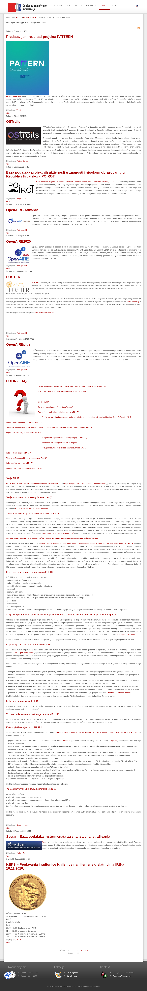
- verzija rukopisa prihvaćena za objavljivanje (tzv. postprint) (64, 438)
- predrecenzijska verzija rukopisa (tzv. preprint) (59, 443)
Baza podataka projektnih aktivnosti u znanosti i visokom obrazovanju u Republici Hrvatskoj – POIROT (76, 182)
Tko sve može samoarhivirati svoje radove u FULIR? (26, 458)
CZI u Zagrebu (72, 973)
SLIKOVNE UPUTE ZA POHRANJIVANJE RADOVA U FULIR (62, 392)
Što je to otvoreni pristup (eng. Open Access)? (55, 407)
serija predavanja (133, 302)
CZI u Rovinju (72, 976)
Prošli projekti (22, 230)
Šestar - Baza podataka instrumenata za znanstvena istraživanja (58, 836)
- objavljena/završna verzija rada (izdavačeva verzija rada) (63, 448)
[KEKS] (27, 911)
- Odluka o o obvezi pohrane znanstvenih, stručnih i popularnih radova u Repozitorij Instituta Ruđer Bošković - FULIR (86, 417)
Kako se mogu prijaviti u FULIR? (18, 453)
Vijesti (19, 110)
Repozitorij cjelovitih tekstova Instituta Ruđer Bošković (85, 484)
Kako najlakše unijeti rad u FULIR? (19, 463)
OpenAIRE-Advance (22, 210)
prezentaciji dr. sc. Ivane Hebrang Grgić (58, 533)
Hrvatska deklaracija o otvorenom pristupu (31, 509)
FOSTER (13, 277)
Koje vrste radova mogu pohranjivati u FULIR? (24, 422)
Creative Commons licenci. (119, 692)
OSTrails (13, 121)
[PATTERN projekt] (27, 94)
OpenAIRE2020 (18, 241)
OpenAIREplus (18, 344)
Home (18, 18)
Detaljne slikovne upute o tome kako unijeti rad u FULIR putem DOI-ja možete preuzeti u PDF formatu (97, 733)
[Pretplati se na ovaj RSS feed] (138, 28)
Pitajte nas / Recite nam (122, 976)
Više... (8, 113)
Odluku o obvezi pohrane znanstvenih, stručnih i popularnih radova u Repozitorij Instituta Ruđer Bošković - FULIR (86, 544)
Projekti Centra (22, 161)
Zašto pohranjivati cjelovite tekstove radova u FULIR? (58, 412)
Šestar (44, 842)
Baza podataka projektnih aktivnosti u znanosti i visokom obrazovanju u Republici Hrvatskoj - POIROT (65, 174)
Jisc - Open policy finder (126, 635)
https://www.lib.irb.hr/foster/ (44, 312)
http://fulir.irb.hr (64, 741)
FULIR (33, 18)
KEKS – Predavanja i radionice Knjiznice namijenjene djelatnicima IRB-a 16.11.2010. (65, 866)
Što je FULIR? (43, 402)
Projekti (26, 18)
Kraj (87, 950)
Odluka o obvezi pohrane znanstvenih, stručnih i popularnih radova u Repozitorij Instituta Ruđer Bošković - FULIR (52, 538)
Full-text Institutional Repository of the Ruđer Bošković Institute (36, 484)
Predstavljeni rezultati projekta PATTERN (39, 37)
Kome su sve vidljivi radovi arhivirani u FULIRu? (24, 468)
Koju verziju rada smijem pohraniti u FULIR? (23, 433)
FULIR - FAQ (16, 381)
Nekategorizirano (23, 825)
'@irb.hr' (114, 741)
